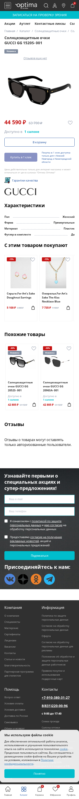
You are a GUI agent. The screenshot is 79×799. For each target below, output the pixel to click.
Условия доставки (14, 709)
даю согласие (53, 525)
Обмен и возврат (14, 728)
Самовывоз (11, 722)
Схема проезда (50, 721)
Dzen (23, 579)
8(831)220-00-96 (55, 705)
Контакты (10, 653)
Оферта (46, 636)
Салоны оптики (51, 727)
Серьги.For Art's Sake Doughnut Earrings (21, 295)
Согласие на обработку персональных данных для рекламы (57, 646)
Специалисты (12, 621)
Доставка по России (16, 715)
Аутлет (25, 23)
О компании (11, 615)
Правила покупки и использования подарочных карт (53, 674)
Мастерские (11, 628)
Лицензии (10, 640)
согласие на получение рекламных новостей (36, 539)
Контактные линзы (50, 23)
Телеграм (49, 579)
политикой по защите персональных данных (35, 523)
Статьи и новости (14, 659)
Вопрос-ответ (12, 697)
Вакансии (10, 646)
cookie (64, 749)
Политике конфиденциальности (29, 762)
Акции (9, 23)
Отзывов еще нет (35, 58)
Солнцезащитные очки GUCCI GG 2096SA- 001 (55, 386)
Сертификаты (12, 634)
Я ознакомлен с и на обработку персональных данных (38, 525)
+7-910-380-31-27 (56, 697)
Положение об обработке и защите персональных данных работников (58, 660)
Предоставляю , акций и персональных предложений (36, 541)
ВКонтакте (9, 579)
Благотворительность (17, 665)
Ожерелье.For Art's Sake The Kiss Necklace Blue (54, 297)
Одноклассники (36, 579)
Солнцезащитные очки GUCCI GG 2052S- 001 (20, 386)
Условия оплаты (13, 703)
